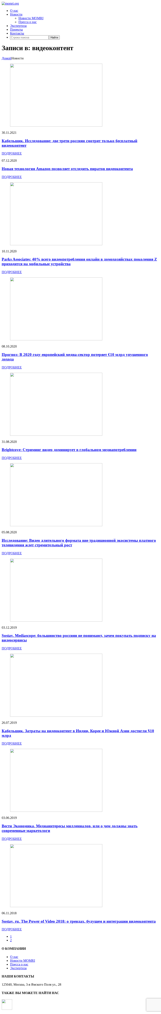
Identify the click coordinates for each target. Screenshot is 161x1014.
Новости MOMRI (30, 18)
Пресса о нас (27, 22)
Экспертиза (18, 26)
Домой (6, 58)
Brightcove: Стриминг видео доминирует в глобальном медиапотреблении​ (69, 449)
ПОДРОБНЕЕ (12, 153)
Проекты (16, 29)
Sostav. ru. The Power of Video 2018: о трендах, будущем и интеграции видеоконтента (79, 921)
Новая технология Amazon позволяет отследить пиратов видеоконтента (67, 169)
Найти (54, 37)
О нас (14, 10)
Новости (16, 14)
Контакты (17, 33)
